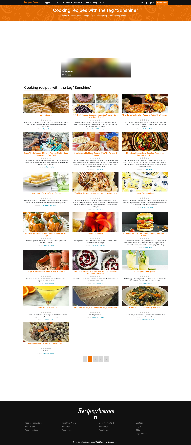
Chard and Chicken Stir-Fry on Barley (144, 307)
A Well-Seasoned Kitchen (49, 205)
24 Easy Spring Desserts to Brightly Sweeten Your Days (46, 234)
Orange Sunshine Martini (46, 307)
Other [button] (87, 3)
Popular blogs (104, 430)
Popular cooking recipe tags (82, 16)
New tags (66, 426)
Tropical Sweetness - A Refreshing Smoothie (46, 271)
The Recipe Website (98, 245)
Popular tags (67, 430)
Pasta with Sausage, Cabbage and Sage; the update (95, 307)
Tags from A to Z (69, 423)
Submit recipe (162, 2)
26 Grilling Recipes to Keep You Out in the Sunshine (95, 193)
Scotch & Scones (48, 129)
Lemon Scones (46, 115)
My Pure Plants (148, 129)
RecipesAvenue (31, 2)
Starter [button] (59, 3)
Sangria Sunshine (95, 233)
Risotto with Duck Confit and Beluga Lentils (46, 343)
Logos (138, 426)
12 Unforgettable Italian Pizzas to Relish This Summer (144, 115)
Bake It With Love (98, 129)
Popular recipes (31, 430)
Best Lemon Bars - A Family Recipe (46, 193)
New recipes (30, 426)
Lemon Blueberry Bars (145, 193)
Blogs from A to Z (106, 423)
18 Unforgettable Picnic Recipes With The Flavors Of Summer (95, 154)
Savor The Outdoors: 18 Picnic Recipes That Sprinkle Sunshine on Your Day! (46, 154)
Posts (102, 3)
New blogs (103, 426)
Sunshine (67, 71)
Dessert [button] (77, 3)
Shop (95, 3)
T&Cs (138, 430)
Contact (139, 423)
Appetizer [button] (49, 3)
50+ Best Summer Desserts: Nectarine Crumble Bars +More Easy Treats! (95, 116)
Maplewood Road (147, 207)
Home (65, 16)
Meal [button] (68, 3)
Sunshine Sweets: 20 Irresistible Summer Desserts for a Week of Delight (95, 272)
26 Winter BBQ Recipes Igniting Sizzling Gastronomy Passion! (145, 234)
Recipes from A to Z (33, 423)
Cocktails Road (49, 283)
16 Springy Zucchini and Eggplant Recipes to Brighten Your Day (145, 154)
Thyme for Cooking (98, 317)
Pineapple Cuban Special (144, 271)
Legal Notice (141, 433)
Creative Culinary (48, 319)
